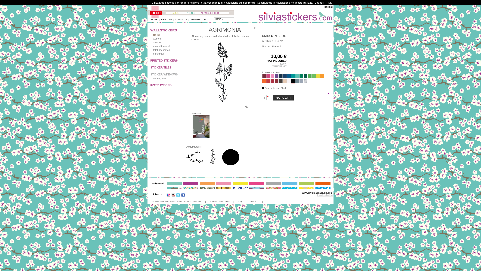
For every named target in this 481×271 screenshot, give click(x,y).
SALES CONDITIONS (219, 201)
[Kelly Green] (301, 76)
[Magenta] (268, 76)
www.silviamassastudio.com (317, 193)
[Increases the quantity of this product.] (268, 96)
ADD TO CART (283, 98)
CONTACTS (181, 19)
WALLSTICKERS (163, 30)
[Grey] (297, 82)
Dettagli (319, 2)
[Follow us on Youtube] (173, 195)
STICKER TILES (160, 67)
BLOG (175, 12)
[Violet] (276, 76)
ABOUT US (166, 19)
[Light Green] (310, 76)
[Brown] (281, 82)
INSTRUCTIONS (161, 85)
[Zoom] (222, 72)
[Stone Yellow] (318, 76)
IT (326, 7)
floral (156, 34)
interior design (325, 195)
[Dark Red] (276, 82)
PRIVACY (254, 201)
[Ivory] (285, 82)
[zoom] (247, 107)
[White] (289, 82)
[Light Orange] (322, 76)
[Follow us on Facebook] (183, 195)
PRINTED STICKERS (164, 60)
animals (157, 42)
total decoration (161, 50)
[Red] (272, 82)
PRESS (190, 12)
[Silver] (305, 82)
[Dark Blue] (285, 76)
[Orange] (264, 82)
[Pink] (272, 76)
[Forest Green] (305, 76)
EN (330, 7)
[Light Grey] (301, 82)
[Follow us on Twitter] (178, 195)
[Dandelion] (213, 165)
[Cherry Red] (268, 82)
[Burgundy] (264, 76)
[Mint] (297, 76)
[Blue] (289, 76)
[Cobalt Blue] (281, 76)
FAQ (240, 201)
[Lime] (314, 76)
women (157, 38)
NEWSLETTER (210, 12)
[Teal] (293, 76)
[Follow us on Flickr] (168, 195)
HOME (154, 19)
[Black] (293, 81)
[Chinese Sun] (231, 165)
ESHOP (155, 12)
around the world (162, 46)
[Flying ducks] (194, 165)
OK (330, 2)
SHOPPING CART (199, 19)
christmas (158, 53)
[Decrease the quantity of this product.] (268, 99)
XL (284, 36)
